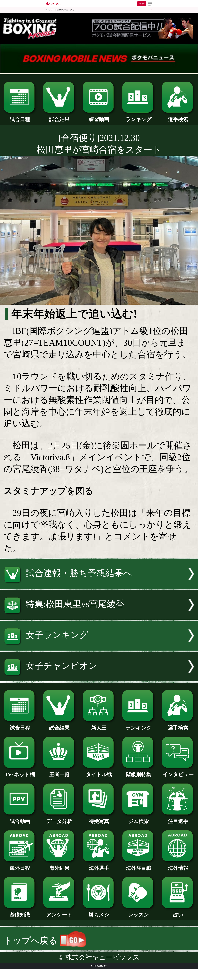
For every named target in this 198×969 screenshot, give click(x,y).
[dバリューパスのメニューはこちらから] (149, 4)
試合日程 (20, 119)
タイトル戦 (99, 774)
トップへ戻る (32, 940)
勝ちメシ (99, 915)
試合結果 (59, 119)
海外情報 (178, 868)
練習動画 (99, 119)
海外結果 (59, 868)
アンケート (59, 915)
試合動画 (20, 821)
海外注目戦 (138, 868)
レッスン (138, 915)
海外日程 (20, 868)
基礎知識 (20, 915)
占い (178, 915)
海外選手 (99, 868)
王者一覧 (59, 774)
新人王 (99, 728)
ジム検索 (138, 821)
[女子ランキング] (99, 647)
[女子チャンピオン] (99, 678)
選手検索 (178, 119)
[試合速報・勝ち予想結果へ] (99, 586)
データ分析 (59, 821)
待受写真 (99, 821)
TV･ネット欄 (20, 774)
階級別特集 (138, 774)
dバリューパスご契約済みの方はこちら (60, 10)
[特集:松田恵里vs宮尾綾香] (99, 616)
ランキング (139, 119)
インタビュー (178, 774)
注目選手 (178, 821)
